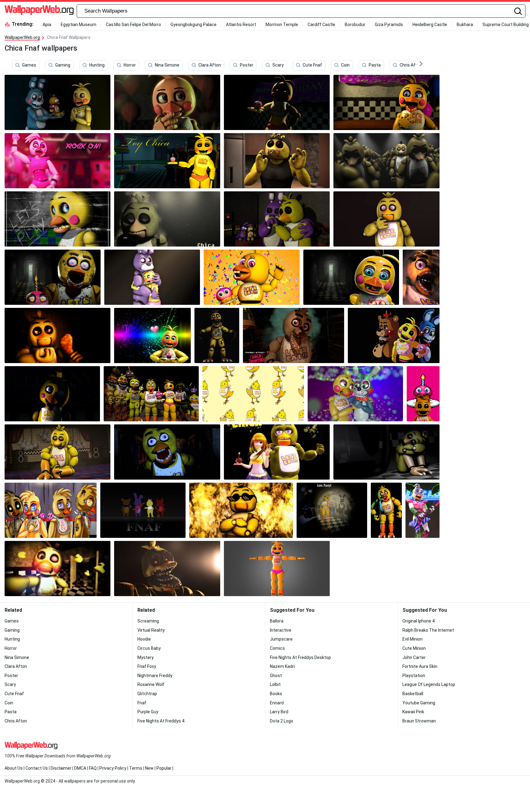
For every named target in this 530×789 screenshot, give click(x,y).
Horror (130, 65)
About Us (14, 768)
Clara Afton (209, 65)
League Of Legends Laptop (428, 684)
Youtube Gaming (418, 702)
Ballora (276, 621)
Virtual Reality (151, 630)
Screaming (148, 621)
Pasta (375, 65)
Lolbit (275, 684)
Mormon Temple (282, 24)
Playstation (413, 675)
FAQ (93, 768)
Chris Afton (411, 65)
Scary (278, 65)
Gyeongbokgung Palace (194, 24)
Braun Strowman (419, 720)
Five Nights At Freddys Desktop (300, 657)
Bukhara (465, 24)
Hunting (97, 65)
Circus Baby (149, 648)
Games (29, 65)
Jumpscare (281, 639)
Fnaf (141, 702)
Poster (246, 65)
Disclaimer (61, 768)
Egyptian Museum (78, 24)
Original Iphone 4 (418, 621)
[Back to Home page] (39, 11)
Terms (135, 768)
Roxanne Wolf (150, 684)
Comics (277, 648)
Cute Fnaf (312, 65)
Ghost (276, 675)
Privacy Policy (112, 768)
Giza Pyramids (389, 24)
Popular (163, 768)
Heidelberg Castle (430, 24)
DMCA (80, 768)
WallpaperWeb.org (22, 37)
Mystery (145, 657)
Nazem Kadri (282, 666)
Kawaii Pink (413, 711)
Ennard (277, 702)
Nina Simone (167, 65)
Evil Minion (412, 639)
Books (276, 693)
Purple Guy (147, 711)
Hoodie (144, 639)
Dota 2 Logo (281, 720)
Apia (47, 24)
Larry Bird (279, 711)
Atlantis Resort (241, 24)
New (149, 768)
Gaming (62, 65)
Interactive (280, 630)
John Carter (414, 657)
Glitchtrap (147, 693)
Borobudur (355, 24)
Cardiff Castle (321, 24)
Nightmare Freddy (154, 675)
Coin (345, 65)
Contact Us (36, 768)
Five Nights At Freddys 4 (160, 720)
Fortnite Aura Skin (419, 666)
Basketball (412, 693)
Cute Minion (414, 648)
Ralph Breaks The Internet (428, 630)
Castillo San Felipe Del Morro (133, 24)
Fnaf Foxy (146, 666)
